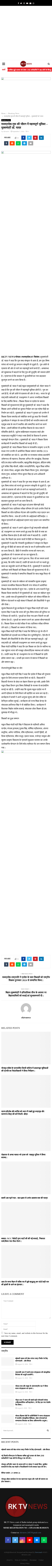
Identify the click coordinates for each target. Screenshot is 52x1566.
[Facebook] (8, 1540)
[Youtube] (30, 1540)
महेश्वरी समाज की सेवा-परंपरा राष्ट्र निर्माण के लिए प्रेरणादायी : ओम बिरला (25, 1449)
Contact (41, 1560)
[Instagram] (22, 1540)
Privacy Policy (25, 1563)
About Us (9, 1560)
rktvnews (6, 131)
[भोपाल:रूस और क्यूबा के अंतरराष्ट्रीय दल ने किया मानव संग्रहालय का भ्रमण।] (7, 1389)
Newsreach (38, 1552)
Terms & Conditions (21, 1560)
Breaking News (6, 120)
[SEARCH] (48, 1430)
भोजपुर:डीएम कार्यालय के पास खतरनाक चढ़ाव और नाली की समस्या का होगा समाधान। (24, 1480)
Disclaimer (33, 1560)
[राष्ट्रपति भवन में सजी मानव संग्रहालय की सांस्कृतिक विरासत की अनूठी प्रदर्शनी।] (7, 1375)
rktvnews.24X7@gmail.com (30, 1532)
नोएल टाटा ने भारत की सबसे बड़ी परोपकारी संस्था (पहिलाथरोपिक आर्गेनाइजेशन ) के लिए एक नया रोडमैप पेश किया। (33, 1402)
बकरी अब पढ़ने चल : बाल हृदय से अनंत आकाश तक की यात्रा (24, 1198)
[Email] (37, 1540)
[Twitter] (15, 1540)
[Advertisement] (26, 33)
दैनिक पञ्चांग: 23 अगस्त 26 (10, 1472)
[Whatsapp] (44, 1540)
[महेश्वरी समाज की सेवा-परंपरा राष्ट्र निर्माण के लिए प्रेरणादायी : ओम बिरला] (7, 1361)
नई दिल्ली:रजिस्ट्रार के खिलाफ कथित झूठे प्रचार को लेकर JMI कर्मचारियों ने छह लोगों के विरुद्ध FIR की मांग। (22, 1457)
